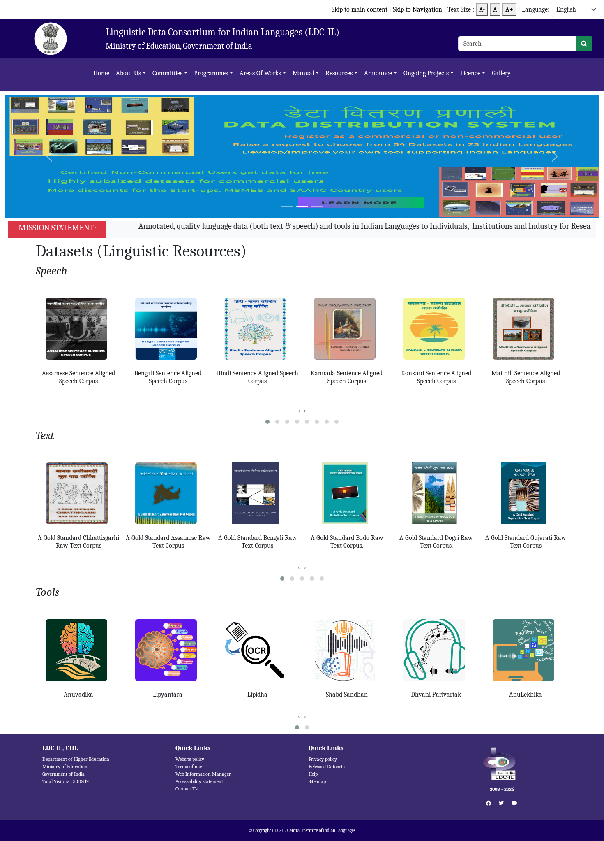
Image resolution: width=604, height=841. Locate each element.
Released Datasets (327, 766)
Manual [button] (303, 73)
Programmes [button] (211, 73)
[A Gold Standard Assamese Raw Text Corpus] (168, 493)
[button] (267, 422)
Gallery (501, 73)
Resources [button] (339, 73)
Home (101, 73)
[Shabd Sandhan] (347, 650)
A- (482, 9)
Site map (317, 781)
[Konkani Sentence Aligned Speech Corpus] (436, 329)
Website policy (189, 759)
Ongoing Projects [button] (426, 73)
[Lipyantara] (168, 650)
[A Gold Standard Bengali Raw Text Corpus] (257, 493)
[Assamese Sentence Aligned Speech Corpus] (78, 329)
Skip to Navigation (418, 9)
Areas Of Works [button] (260, 73)
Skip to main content (359, 9)
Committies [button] (167, 73)
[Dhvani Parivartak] (436, 650)
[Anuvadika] (78, 650)
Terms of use (188, 766)
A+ (509, 9)
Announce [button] (378, 73)
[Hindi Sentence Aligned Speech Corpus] (257, 329)
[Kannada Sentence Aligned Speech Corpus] (347, 329)
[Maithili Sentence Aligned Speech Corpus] (525, 329)
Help (313, 774)
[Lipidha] (257, 650)
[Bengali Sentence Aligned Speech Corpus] (168, 329)
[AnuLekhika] (525, 650)
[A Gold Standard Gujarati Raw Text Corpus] (526, 493)
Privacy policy (323, 759)
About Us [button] (128, 73)
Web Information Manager (203, 774)
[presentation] (299, 411)
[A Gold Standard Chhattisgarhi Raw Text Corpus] (79, 493)
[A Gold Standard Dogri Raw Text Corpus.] (436, 493)
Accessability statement (199, 781)
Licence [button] (470, 73)
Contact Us (186, 789)
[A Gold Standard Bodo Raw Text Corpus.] (347, 493)
